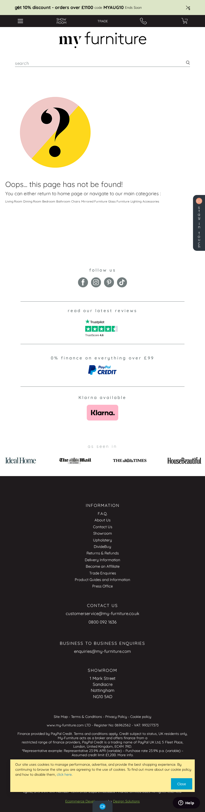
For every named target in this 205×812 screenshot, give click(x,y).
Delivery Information (102, 559)
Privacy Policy (116, 716)
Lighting (136, 201)
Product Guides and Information (102, 579)
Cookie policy (140, 716)
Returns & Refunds (102, 553)
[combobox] (102, 63)
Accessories (150, 201)
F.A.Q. (103, 513)
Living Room (13, 201)
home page (70, 193)
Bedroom (48, 201)
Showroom (102, 533)
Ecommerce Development (86, 801)
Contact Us (102, 526)
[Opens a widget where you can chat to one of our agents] (186, 803)
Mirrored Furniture (94, 201)
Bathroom (63, 201)
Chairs (75, 201)
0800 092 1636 (102, 622)
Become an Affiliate (103, 566)
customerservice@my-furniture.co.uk (102, 613)
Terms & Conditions (86, 716)
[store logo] (102, 40)
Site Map (61, 716)
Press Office (102, 586)
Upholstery (102, 540)
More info (125, 755)
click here (64, 774)
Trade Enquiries (102, 573)
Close (181, 784)
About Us (102, 520)
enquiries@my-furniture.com (102, 651)
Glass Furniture (119, 201)
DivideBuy (102, 546)
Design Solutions (126, 801)
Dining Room (32, 201)
